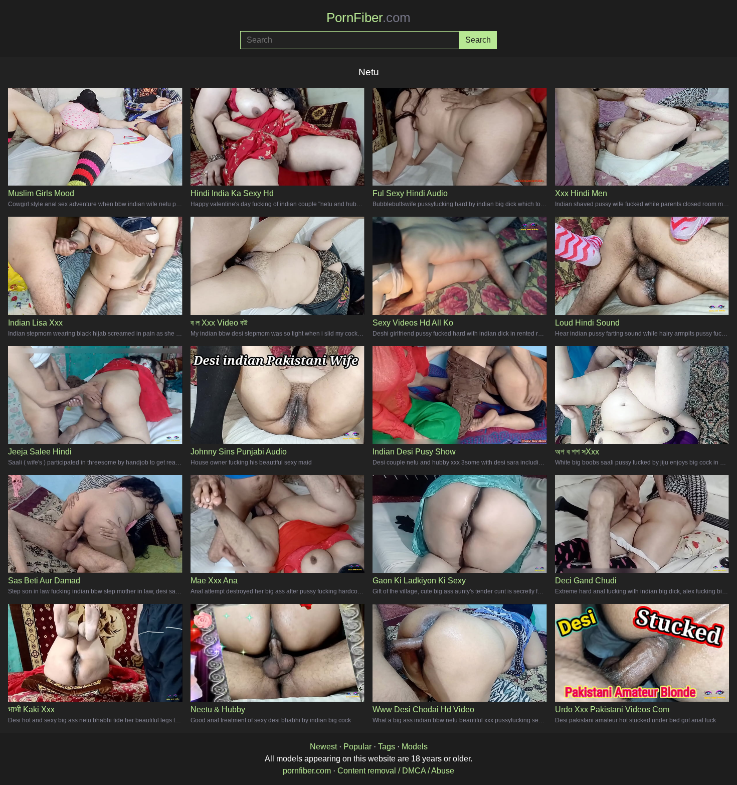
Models (415, 746)
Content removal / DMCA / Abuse (395, 770)
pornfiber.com (307, 770)
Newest (323, 746)
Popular (357, 746)
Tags (386, 746)
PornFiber (368, 18)
